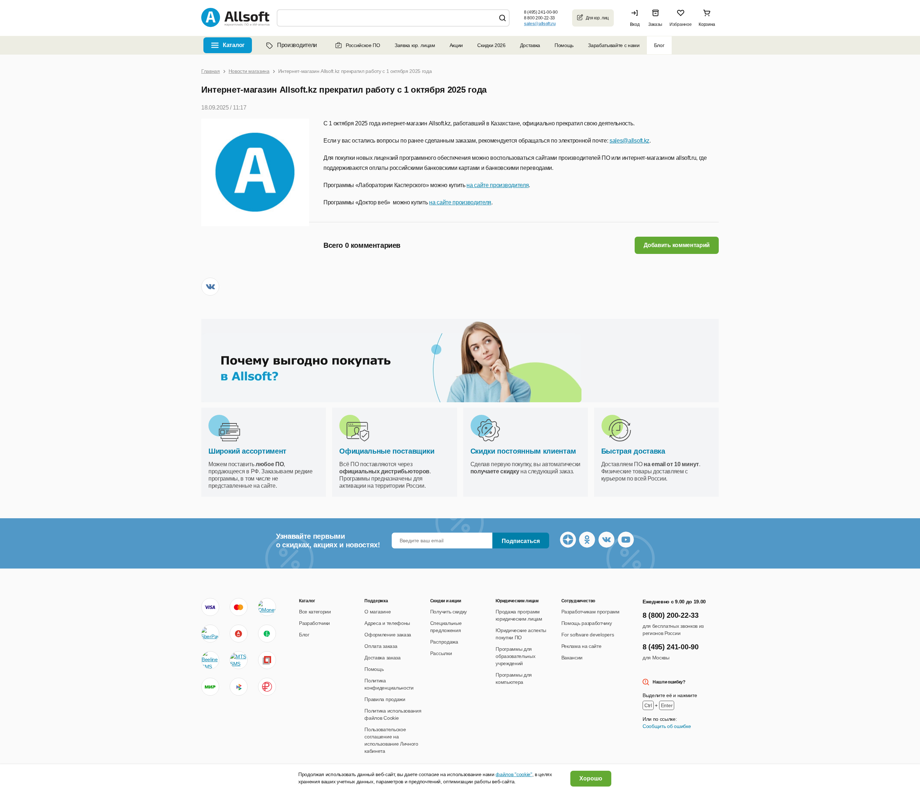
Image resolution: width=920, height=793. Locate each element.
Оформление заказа (387, 634)
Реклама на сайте (581, 646)
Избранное (680, 24)
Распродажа (444, 642)
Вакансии (572, 657)
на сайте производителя (497, 185)
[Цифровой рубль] (267, 687)
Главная (210, 71)
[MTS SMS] (238, 660)
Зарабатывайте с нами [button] (614, 45)
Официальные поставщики (386, 451)
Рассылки (441, 653)
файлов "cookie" (514, 774)
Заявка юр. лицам (415, 45)
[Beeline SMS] (210, 660)
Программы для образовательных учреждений (515, 656)
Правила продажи (384, 699)
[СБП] (238, 687)
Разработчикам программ (590, 612)
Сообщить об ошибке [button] (667, 726)
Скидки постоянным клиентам (523, 451)
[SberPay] (210, 633)
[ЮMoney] (267, 606)
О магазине (377, 612)
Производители (297, 45)
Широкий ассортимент (247, 451)
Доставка (530, 45)
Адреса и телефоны (387, 623)
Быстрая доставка (633, 451)
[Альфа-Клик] (238, 633)
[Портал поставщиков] (267, 660)
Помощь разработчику (586, 623)
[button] (636, 17)
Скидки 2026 (491, 45)
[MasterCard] (238, 607)
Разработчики (314, 623)
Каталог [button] (234, 45)
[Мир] (210, 687)
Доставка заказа (382, 657)
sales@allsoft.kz (629, 141)
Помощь (564, 45)
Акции (456, 45)
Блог (659, 45)
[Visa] (210, 607)
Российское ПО (363, 45)
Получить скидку (448, 612)
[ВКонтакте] (210, 287)
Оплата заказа (380, 646)
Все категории (315, 612)
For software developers (587, 634)
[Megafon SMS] (267, 633)
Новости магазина (249, 71)
